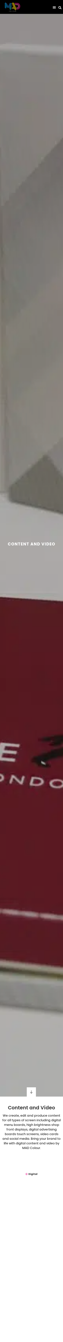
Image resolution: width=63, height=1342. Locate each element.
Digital (32, 1174)
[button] (54, 7)
